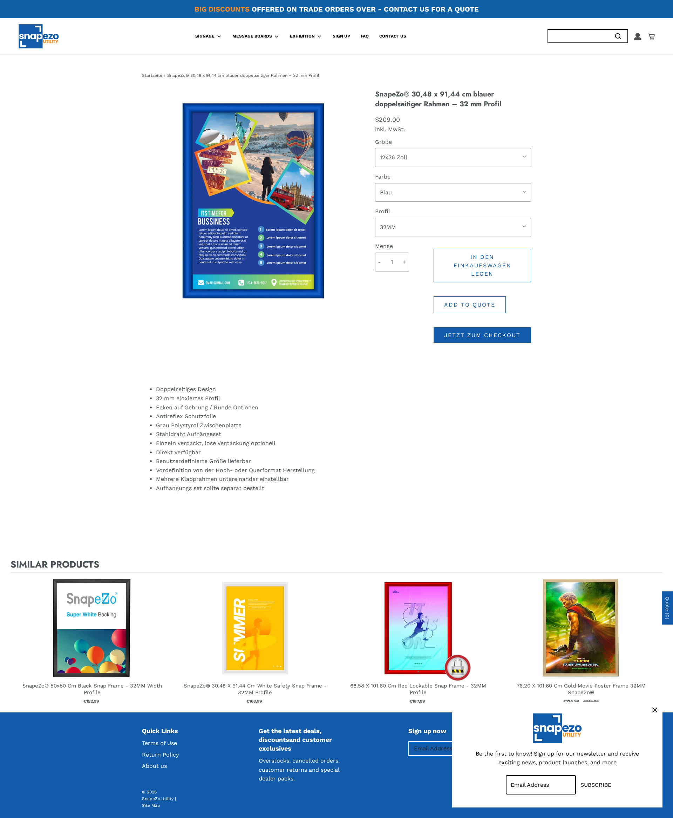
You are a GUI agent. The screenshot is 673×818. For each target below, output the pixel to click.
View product (92, 635)
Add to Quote (469, 304)
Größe (383, 142)
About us (154, 766)
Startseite (152, 75)
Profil (382, 211)
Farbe (382, 176)
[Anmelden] (637, 36)
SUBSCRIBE (595, 785)
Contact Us (392, 36)
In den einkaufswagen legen (482, 265)
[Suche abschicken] (617, 36)
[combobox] (578, 36)
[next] (655, 641)
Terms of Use (159, 743)
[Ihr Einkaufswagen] (651, 36)
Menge (384, 246)
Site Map (151, 805)
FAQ (365, 36)
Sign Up (341, 36)
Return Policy (160, 754)
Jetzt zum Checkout (482, 335)
